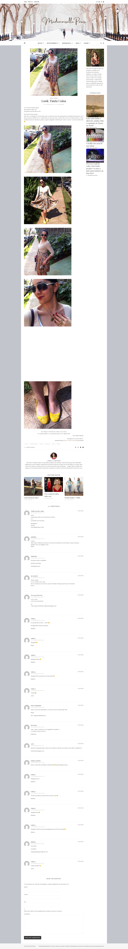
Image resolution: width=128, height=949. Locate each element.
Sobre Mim (36, 1)
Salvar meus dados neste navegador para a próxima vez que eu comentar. (43, 911)
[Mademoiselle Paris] (64, 21)
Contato (30, 1)
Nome (26, 887)
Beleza (40, 43)
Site (25, 902)
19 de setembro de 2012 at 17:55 (37, 577)
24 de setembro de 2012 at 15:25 (37, 863)
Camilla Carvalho (33, 443)
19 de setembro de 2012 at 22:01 (37, 597)
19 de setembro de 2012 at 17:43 (37, 538)
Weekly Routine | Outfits (72, 498)
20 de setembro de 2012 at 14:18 (37, 727)
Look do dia (47, 443)
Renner (58, 443)
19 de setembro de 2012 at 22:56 (37, 620)
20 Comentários (60, 104)
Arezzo (26, 443)
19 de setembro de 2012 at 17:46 (37, 558)
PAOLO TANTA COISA (69, 440)
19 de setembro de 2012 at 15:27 (37, 512)
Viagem (86, 43)
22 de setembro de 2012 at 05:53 (37, 843)
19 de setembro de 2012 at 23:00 (37, 640)
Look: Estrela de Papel (31, 498)
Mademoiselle (66, 43)
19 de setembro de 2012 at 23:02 (37, 656)
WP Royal (33, 946)
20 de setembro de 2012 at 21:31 (37, 745)
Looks (52, 98)
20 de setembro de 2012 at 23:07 (37, 762)
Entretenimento (52, 43)
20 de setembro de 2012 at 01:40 (37, 707)
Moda (77, 43)
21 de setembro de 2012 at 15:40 (37, 793)
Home (25, 1)
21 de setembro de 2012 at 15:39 (37, 776)
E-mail (26, 894)
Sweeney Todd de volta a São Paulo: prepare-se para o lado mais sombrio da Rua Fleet (94, 168)
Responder (80, 510)
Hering (41, 443)
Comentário (27, 914)
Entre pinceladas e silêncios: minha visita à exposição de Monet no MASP (95, 122)
